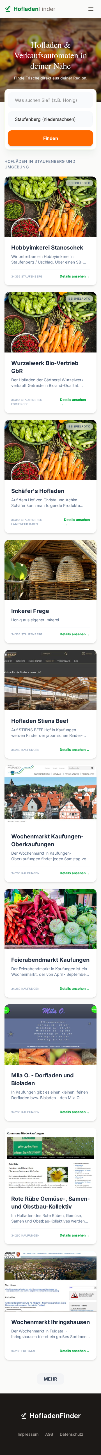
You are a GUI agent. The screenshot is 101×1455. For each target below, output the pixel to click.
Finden (50, 138)
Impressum (28, 1434)
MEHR (50, 1379)
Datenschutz (71, 1434)
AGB (49, 1434)
